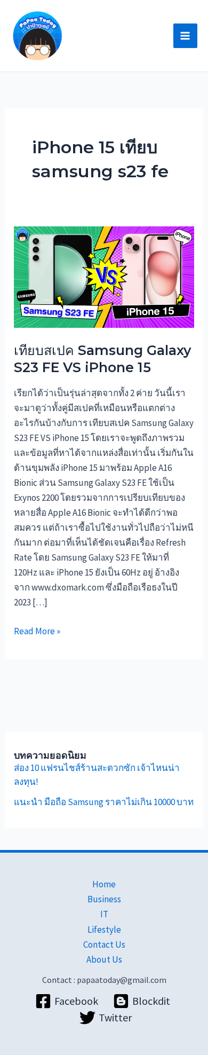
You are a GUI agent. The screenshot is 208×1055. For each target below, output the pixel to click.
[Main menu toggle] (185, 35)
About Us (104, 959)
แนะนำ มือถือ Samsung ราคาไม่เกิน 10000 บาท (104, 802)
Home (104, 884)
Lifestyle (104, 929)
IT (104, 914)
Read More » (37, 630)
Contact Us (104, 944)
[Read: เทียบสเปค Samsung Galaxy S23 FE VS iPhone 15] (104, 276)
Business (104, 899)
